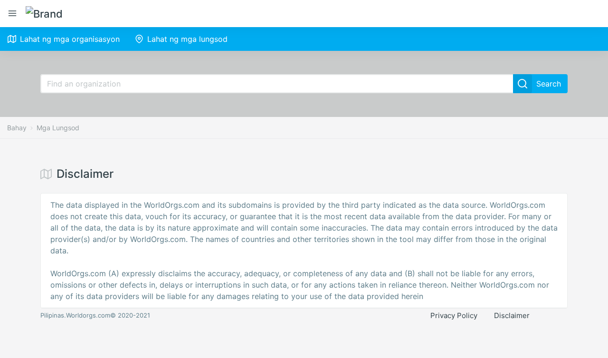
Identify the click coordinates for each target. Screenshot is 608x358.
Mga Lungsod (58, 128)
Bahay (17, 128)
